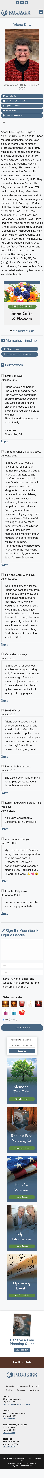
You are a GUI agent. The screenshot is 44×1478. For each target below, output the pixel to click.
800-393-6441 (23, 1404)
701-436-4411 (9, 1447)
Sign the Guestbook (12, 106)
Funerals (10, 1386)
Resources (21, 1390)
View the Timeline (14, 349)
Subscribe (22, 1051)
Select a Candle (12, 997)
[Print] (4, 122)
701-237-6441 (9, 1404)
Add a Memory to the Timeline (16, 101)
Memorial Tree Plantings (14, 115)
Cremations (23, 1386)
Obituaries (34, 1390)
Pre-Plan (9, 1390)
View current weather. (23, 330)
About (34, 1386)
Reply (4, 441)
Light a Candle (11, 96)
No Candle (10, 1019)
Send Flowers (11, 110)
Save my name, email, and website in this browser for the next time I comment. (21, 982)
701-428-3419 (9, 1418)
